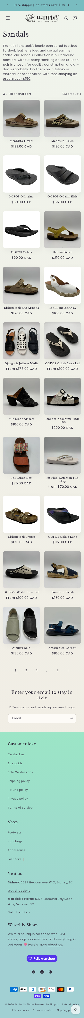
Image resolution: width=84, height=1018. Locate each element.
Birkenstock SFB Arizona (21, 307)
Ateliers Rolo (21, 648)
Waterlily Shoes (24, 1004)
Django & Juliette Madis (21, 363)
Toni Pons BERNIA (62, 307)
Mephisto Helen (62, 141)
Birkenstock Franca (21, 536)
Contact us (16, 754)
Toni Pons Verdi (62, 592)
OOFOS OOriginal (22, 196)
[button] (8, 18)
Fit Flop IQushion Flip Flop (62, 479)
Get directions (19, 891)
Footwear (14, 832)
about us (55, 944)
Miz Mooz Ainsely (21, 419)
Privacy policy (18, 799)
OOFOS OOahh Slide (62, 196)
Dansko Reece (62, 252)
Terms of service (20, 808)
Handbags (15, 841)
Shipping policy (19, 781)
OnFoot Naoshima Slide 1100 (63, 420)
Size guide (15, 763)
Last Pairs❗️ (16, 859)
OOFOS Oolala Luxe (62, 536)
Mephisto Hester (21, 141)
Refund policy (18, 790)
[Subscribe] (71, 718)
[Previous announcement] (7, 5)
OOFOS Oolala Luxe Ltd (62, 363)
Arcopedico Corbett (62, 648)
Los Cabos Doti (21, 478)
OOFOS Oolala (21, 252)
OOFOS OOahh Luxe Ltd (21, 592)
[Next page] (68, 670)
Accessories (16, 850)
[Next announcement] (76, 5)
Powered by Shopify (47, 1004)
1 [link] (15, 670)
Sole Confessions (20, 772)
